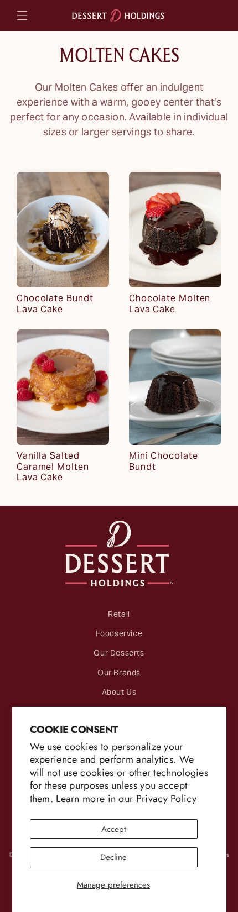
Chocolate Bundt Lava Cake (55, 304)
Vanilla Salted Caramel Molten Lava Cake (53, 468)
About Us (119, 693)
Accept (113, 829)
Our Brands (119, 674)
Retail (119, 616)
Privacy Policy (166, 799)
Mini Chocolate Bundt (163, 462)
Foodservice (119, 635)
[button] (22, 15)
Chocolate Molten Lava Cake (169, 304)
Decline (113, 857)
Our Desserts (119, 654)
